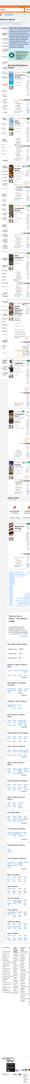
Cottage (5, 283)
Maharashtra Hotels (16, 938)
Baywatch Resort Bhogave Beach (10, 836)
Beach (5, 328)
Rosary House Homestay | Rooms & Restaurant (21, 791)
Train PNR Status (6, 939)
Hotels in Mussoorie (23, 941)
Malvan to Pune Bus (15, 850)
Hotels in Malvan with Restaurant (27, 758)
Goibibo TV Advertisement (6, 961)
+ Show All (24, 648)
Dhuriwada (21, 641)
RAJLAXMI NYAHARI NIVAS (15, 805)
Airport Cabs (5, 941)
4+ (4, 147)
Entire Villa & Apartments (6, 39)
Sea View (4, 200)
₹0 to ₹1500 (5, 95)
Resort (5, 273)
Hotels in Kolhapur (15, 722)
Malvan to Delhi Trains (26, 897)
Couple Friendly (5, 68)
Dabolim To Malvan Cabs (20, 886)
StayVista (6, 160)
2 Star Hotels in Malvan (15, 710)
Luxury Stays (5, 259)
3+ (4, 144)
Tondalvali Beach (26, 660)
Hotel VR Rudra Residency (21, 805)
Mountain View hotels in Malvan (20, 776)
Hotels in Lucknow (22, 967)
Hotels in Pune (24, 965)
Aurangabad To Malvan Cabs (10, 885)
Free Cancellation (6, 72)
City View (4, 209)
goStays (5, 46)
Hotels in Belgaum (26, 722)
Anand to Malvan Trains (26, 909)
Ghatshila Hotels (15, 946)
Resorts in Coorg (16, 955)
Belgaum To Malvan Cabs (15, 886)
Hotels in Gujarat (15, 929)
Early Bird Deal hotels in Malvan (26, 695)
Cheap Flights (6, 935)
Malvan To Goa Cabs (20, 873)
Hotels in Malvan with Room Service (15, 760)
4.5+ (4, 154)
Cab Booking (5, 931)
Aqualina (26, 833)
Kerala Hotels (15, 935)
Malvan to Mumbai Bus (9, 850)
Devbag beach (26, 642)
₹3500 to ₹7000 (5, 107)
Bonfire (5, 331)
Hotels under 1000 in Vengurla (20, 742)
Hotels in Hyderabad (23, 945)
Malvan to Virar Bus (26, 850)
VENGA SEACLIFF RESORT (20, 835)
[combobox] (12, 9)
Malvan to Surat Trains (20, 897)
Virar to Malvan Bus (26, 862)
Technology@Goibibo (7, 963)
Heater (5, 177)
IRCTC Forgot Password (5, 950)
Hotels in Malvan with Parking (9, 759)
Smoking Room (5, 184)
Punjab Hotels (15, 943)
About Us (4, 952)
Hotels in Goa (9, 722)
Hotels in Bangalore (23, 929)
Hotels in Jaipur (22, 935)
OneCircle (5, 43)
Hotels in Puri (23, 943)
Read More (24, 607)
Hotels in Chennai (22, 963)
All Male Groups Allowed (5, 247)
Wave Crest (25, 804)
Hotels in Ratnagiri (20, 722)
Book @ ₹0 (6, 57)
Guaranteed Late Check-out (6, 51)
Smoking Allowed (5, 235)
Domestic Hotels (6, 922)
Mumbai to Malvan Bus (9, 862)
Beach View (5, 218)
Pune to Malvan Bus (15, 862)
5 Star (4, 133)
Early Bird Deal (5, 62)
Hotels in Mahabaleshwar (24, 957)
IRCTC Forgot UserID (7, 947)
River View (4, 205)
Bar (4, 322)
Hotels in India (6, 942)
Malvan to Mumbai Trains (9, 897)
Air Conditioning (7, 310)
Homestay (6, 270)
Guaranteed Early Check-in (6, 368)
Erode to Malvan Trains (15, 909)
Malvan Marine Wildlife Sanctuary (21, 662)
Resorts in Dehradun (16, 964)
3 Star (4, 123)
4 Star (4, 128)
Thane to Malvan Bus (20, 862)
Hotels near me (6, 944)
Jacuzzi (5, 174)
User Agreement (6, 955)
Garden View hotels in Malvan (9, 777)
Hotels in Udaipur (22, 951)
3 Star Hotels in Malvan (20, 710)
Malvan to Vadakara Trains (15, 897)
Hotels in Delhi (24, 924)
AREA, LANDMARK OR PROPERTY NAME (9, 7)
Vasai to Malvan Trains (20, 909)
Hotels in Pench (15, 949)
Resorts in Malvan (15, 678)
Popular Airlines (6, 946)
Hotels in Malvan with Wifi (20, 759)
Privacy (4, 957)
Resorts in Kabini (16, 961)
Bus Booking (5, 930)
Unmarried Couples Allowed (6, 241)
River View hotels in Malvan (15, 777)
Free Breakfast (6, 77)
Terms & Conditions (7, 954)
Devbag (15, 641)
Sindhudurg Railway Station (10, 661)
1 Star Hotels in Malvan (9, 710)
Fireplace (5, 180)
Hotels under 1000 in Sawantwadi (16, 742)
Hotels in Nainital (22, 972)
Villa (4, 280)
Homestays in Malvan (10, 677)
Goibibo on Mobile (6, 959)
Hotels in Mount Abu (23, 948)
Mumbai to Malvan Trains (9, 909)
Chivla (20, 646)
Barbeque (5, 325)
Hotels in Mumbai (22, 926)
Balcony (5, 171)
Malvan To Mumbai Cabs (9, 874)
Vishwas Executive (10, 804)
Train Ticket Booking (7, 933)
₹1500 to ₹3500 (5, 101)
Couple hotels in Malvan (9, 694)
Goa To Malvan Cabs (26, 885)
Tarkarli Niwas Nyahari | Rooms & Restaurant (16, 791)
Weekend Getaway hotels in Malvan (20, 694)
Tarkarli (9, 641)
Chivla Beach (25, 647)
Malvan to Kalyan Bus (20, 850)
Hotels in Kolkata (22, 960)
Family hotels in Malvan (15, 694)
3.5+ (4, 151)
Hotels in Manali (22, 938)
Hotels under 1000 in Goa (9, 742)
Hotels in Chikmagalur (16, 923)
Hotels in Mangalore (16, 952)
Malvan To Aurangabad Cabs (16, 873)
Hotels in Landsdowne (16, 926)
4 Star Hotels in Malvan (26, 710)
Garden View (5, 214)
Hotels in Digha (24, 969)
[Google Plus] (2, 1032)
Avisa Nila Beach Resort (9, 790)
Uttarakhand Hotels (16, 932)
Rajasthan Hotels (16, 940)
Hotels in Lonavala (22, 954)
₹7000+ (5, 112)
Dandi (14, 646)
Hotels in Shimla (22, 932)
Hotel (4, 277)
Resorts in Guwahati (16, 958)
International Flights (6, 928)
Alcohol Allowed (5, 230)
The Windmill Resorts (26, 789)
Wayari (9, 646)
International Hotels (6, 925)
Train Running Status (6, 937)
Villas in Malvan (20, 678)
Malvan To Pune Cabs (26, 874)
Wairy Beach (14, 660)
